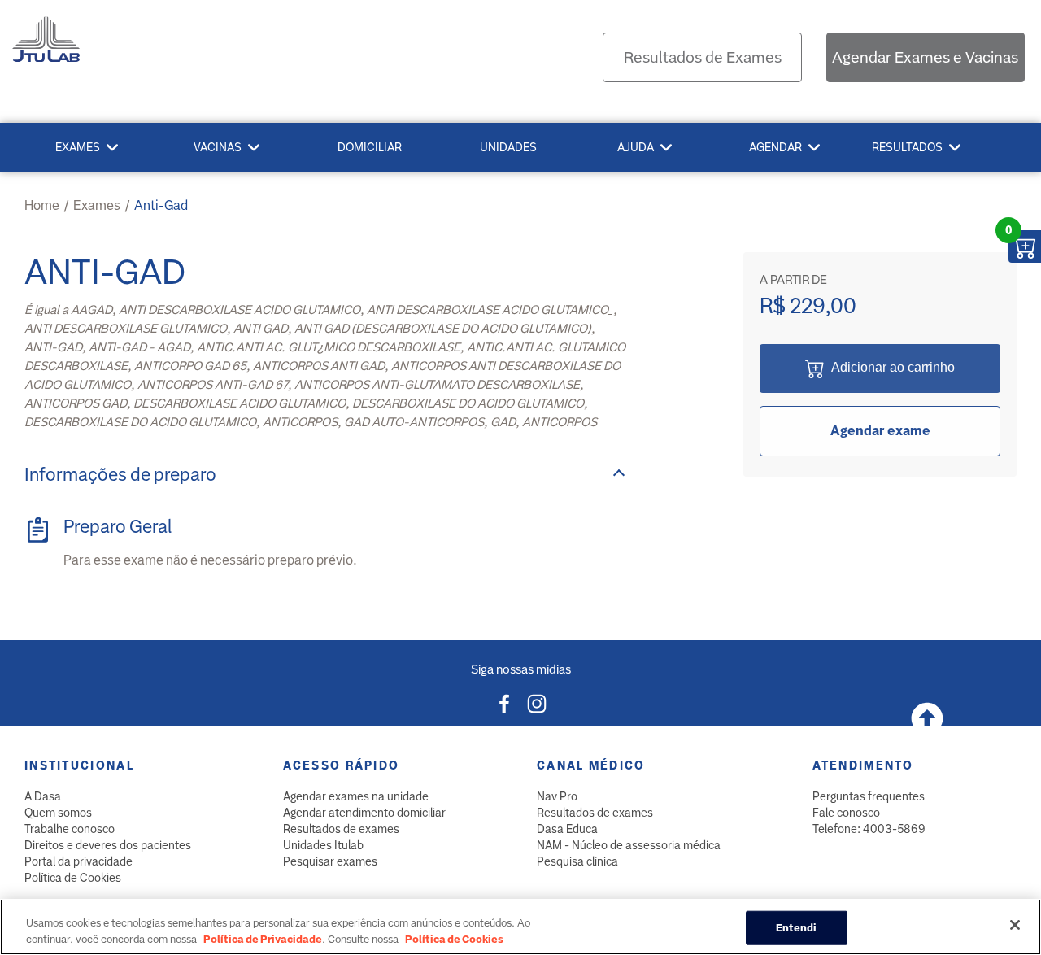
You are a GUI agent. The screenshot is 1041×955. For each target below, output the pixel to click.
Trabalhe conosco (69, 828)
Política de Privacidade (262, 938)
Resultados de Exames (703, 57)
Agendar (775, 147)
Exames (77, 147)
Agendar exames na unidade (356, 796)
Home (41, 205)
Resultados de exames (341, 828)
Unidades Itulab (323, 845)
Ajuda (635, 147)
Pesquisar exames (330, 861)
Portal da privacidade (78, 861)
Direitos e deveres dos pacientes (107, 845)
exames (96, 205)
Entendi (796, 928)
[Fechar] (1015, 925)
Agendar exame (880, 430)
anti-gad (161, 205)
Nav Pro (557, 796)
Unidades (508, 147)
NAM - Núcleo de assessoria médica (629, 845)
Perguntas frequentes (868, 796)
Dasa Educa (567, 828)
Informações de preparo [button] (120, 474)
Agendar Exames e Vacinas (925, 57)
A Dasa (42, 796)
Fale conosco (846, 812)
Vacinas (218, 147)
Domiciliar (370, 147)
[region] (520, 927)
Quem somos (58, 812)
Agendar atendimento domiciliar (364, 812)
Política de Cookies (72, 877)
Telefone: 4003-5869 (869, 828)
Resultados (907, 147)
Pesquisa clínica (577, 861)
